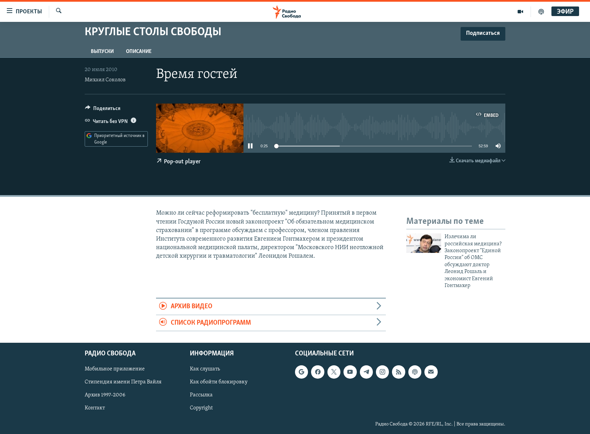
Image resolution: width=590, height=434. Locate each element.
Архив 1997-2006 (105, 395)
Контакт (95, 408)
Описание (139, 51)
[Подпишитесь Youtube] (349, 372)
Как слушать (205, 369)
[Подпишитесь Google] (301, 372)
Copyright (201, 408)
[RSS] (398, 372)
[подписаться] (430, 372)
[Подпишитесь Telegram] (366, 372)
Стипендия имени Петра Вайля (123, 382)
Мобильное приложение (115, 369)
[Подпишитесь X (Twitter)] (333, 372)
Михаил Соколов (105, 80)
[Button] (103, 110)
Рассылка (201, 395)
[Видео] (520, 11)
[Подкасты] (414, 372)
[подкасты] (541, 11)
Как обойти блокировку (219, 382)
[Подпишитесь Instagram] (382, 372)
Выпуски (102, 51)
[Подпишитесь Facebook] (317, 372)
